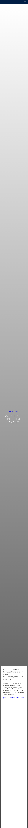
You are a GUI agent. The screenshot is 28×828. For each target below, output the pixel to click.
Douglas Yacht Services (3, 2)
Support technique (14, 411)
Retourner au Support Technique (11, 697)
